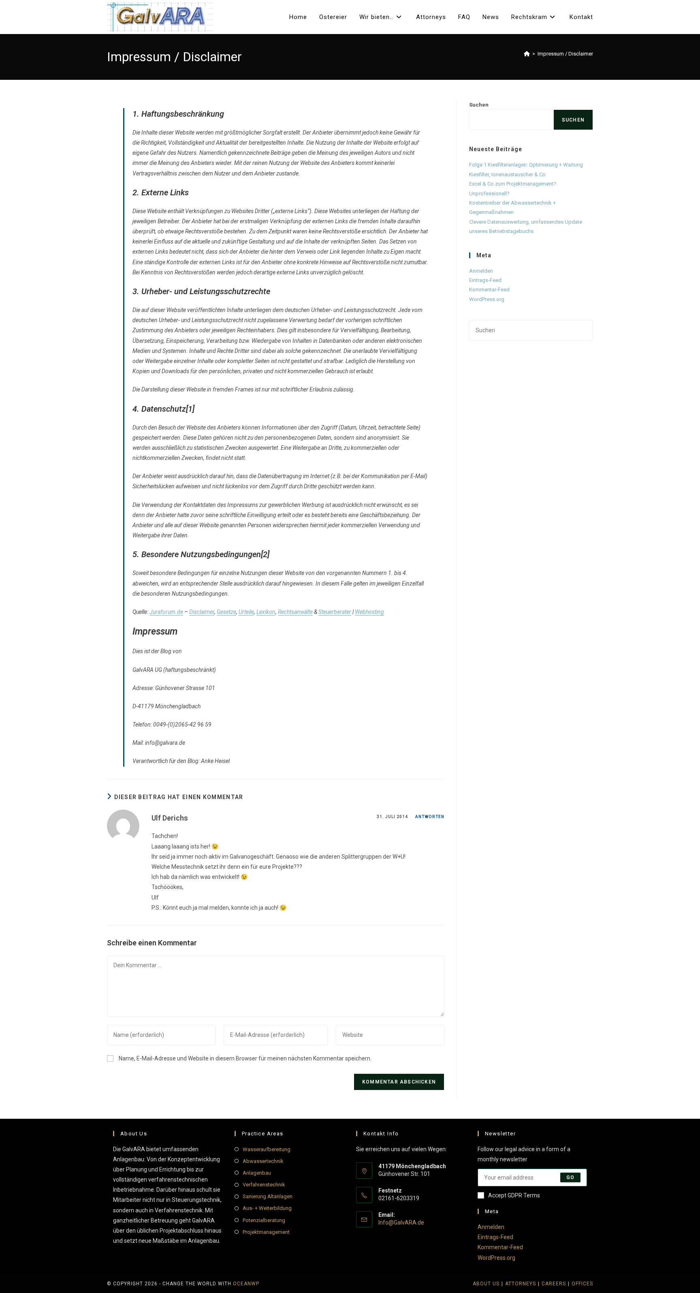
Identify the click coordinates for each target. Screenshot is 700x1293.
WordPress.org (486, 299)
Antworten (429, 816)
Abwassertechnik (263, 1161)
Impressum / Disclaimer (565, 54)
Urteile (246, 612)
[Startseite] (527, 54)
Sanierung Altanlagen (267, 1196)
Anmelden (481, 271)
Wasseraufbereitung (266, 1149)
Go (570, 1177)
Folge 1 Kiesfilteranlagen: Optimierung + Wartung (526, 165)
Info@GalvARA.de (401, 1222)
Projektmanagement (266, 1232)
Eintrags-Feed (485, 280)
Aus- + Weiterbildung (267, 1208)
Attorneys (520, 1284)
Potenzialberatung (264, 1220)
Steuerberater (334, 612)
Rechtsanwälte (295, 612)
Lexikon (265, 612)
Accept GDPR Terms (514, 1195)
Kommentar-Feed (489, 289)
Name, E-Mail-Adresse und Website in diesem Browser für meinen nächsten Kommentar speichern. (245, 1058)
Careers (554, 1284)
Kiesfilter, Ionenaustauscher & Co (507, 174)
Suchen (479, 105)
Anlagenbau (257, 1173)
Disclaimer (201, 612)
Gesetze (226, 612)
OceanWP (246, 1284)
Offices (582, 1284)
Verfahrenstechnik (264, 1185)
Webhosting (369, 612)
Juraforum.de (166, 612)
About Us (486, 1284)
